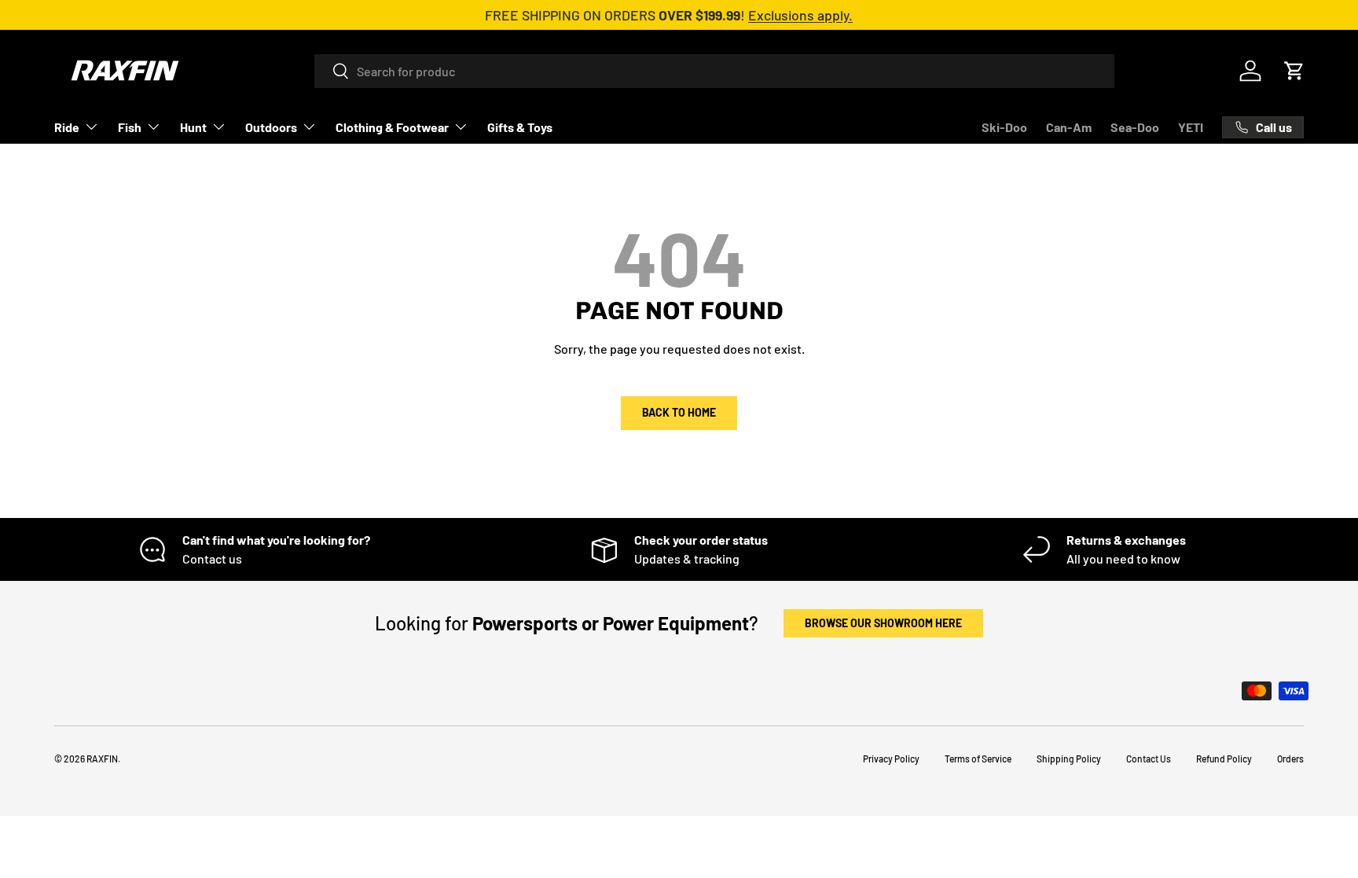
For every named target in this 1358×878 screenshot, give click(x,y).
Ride (66, 126)
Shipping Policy (1069, 758)
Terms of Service (978, 758)
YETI (1190, 126)
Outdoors (271, 126)
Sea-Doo (1134, 126)
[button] (1294, 70)
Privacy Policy (891, 758)
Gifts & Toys (519, 126)
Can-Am (1069, 126)
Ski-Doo (1004, 126)
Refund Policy (1224, 758)
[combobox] (714, 71)
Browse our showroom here (883, 623)
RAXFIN (102, 758)
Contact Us (1148, 758)
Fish (129, 126)
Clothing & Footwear (392, 126)
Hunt (193, 126)
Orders (1290, 758)
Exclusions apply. (800, 15)
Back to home (679, 412)
